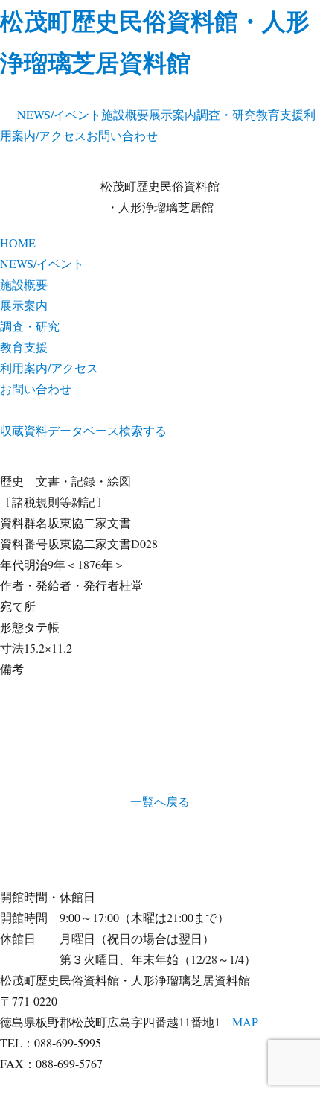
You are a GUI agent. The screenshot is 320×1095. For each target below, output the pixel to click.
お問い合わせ (122, 135)
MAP (245, 1021)
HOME (18, 242)
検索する (143, 430)
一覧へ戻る (160, 801)
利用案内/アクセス (49, 367)
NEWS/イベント (59, 114)
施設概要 (125, 114)
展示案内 (172, 114)
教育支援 (280, 114)
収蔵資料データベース (59, 430)
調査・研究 (226, 114)
